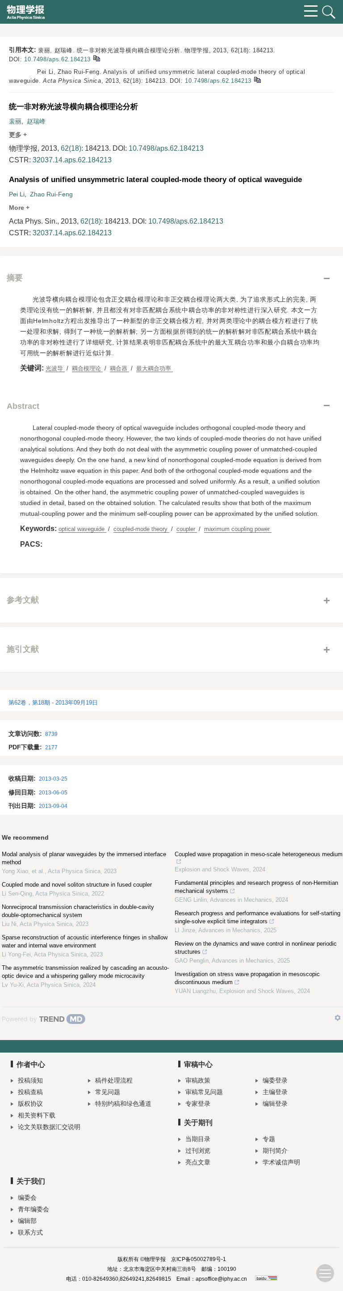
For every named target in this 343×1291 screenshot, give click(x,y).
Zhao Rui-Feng (51, 194)
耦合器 (119, 368)
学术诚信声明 (281, 1162)
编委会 (27, 1197)
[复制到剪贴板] (96, 58)
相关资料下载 (36, 1115)
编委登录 (275, 1080)
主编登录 (275, 1092)
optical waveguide (82, 529)
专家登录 (197, 1103)
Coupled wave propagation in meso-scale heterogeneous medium (259, 854)
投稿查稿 (30, 1092)
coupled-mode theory (141, 529)
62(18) (71, 148)
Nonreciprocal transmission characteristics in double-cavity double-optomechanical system (78, 911)
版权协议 (30, 1103)
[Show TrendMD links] (337, 1017)
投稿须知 (30, 1080)
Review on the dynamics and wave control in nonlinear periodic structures (256, 947)
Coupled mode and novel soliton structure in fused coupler (77, 884)
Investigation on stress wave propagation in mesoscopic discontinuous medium (247, 978)
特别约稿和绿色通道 (123, 1103)
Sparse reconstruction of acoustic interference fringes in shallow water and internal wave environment (84, 941)
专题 (269, 1138)
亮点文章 (197, 1162)
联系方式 (30, 1232)
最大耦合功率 (154, 368)
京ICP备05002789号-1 (198, 1259)
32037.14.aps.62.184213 (72, 160)
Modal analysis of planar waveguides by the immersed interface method (84, 858)
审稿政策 (197, 1080)
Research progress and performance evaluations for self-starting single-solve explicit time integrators (257, 917)
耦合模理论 (87, 368)
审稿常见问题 (204, 1092)
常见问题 (107, 1092)
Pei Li (17, 194)
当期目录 (197, 1138)
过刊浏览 (197, 1150)
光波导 (55, 368)
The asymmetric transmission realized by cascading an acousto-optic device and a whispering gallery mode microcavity (85, 971)
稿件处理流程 (114, 1080)
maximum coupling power (238, 529)
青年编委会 (33, 1209)
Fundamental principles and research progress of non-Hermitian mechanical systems (256, 886)
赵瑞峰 (36, 121)
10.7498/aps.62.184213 (57, 59)
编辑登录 (275, 1103)
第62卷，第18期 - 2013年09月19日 (53, 702)
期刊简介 (275, 1150)
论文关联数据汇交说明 (49, 1126)
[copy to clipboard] (257, 79)
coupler (186, 529)
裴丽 (15, 121)
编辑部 (27, 1220)
